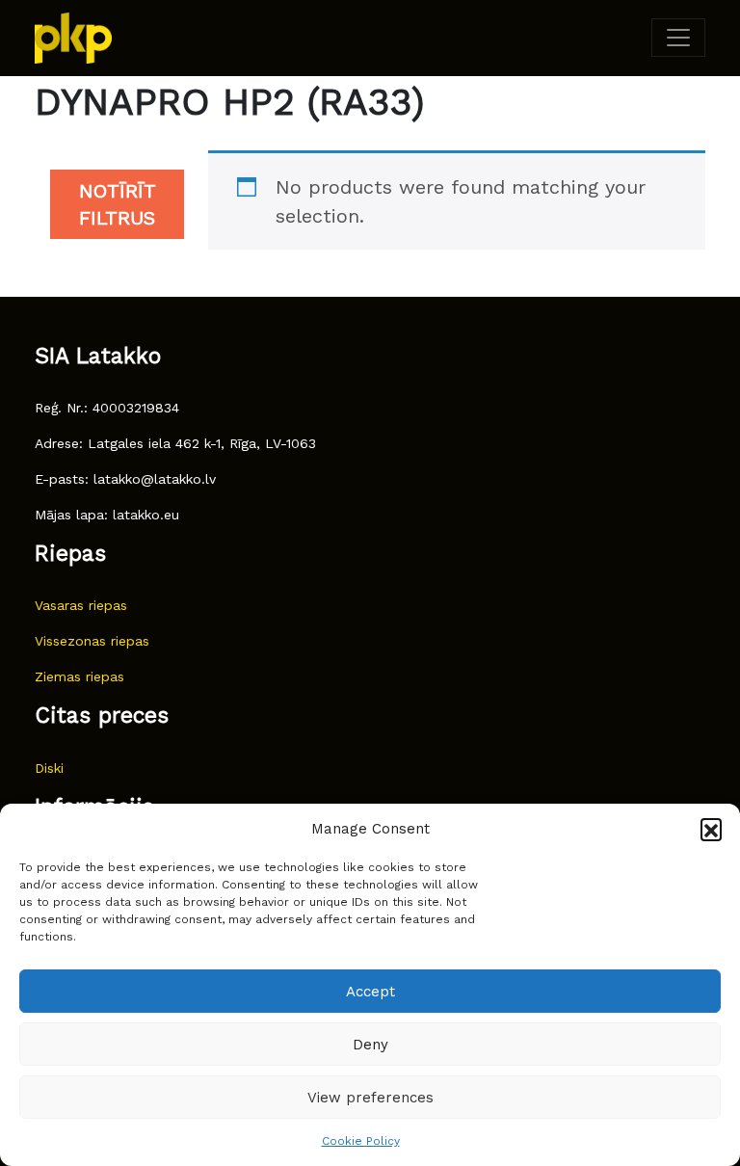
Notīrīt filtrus (117, 204)
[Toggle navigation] (678, 37)
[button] (711, 828)
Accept (370, 991)
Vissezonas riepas (92, 641)
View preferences (370, 1097)
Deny (370, 1044)
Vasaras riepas (81, 605)
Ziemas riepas (79, 676)
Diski (49, 768)
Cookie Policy (361, 1141)
